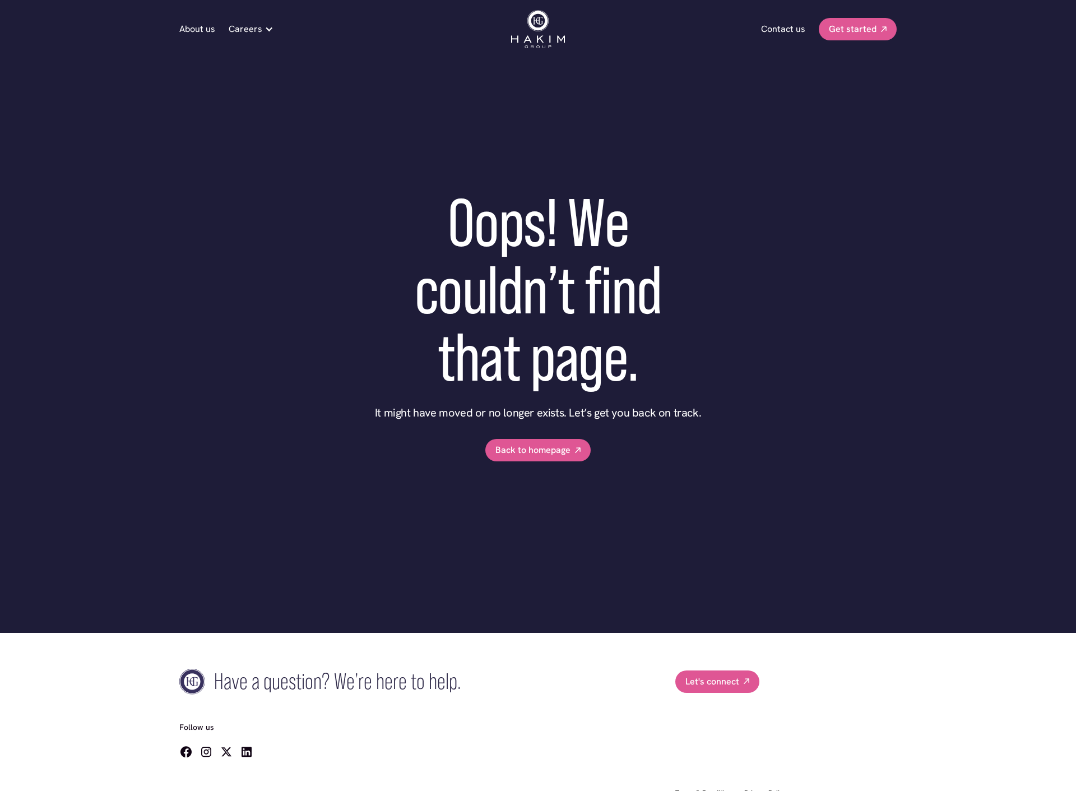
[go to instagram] (206, 751)
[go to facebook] (186, 751)
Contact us (783, 29)
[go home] (538, 29)
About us (197, 29)
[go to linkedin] (246, 751)
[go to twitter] (226, 751)
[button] (254, 29)
